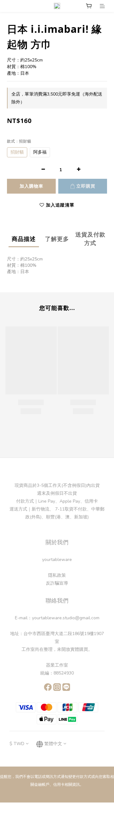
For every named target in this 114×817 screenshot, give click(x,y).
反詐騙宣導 (57, 583)
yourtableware (57, 560)
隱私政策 (57, 575)
